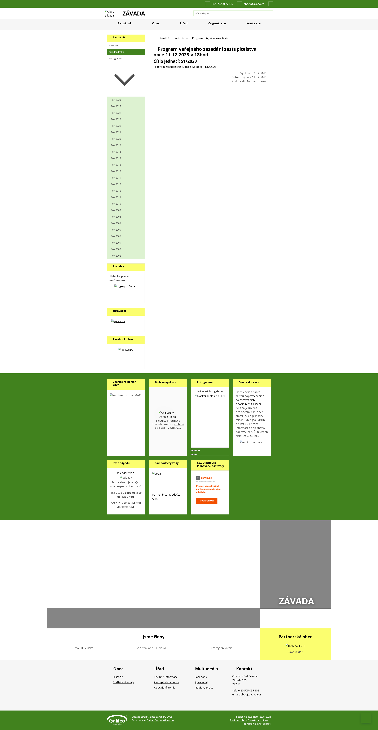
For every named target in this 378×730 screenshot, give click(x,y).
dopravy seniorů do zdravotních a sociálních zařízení (250, 400)
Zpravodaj (201, 682)
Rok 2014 (116, 177)
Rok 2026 (116, 99)
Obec (156, 23)
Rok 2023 (116, 119)
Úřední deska (180, 38)
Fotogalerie (115, 58)
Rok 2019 (116, 145)
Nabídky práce (204, 687)
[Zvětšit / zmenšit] (199, 450)
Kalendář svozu (125, 473)
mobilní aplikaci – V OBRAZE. (169, 425)
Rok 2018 (116, 151)
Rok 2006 (116, 236)
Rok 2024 (116, 112)
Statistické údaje (123, 682)
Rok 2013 (116, 184)
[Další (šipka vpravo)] (195, 454)
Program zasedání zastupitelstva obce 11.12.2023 (185, 66)
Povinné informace (166, 677)
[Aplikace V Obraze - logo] (168, 414)
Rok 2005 (116, 229)
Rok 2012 (116, 190)
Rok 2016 (116, 164)
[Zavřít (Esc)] (192, 450)
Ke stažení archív (164, 687)
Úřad (184, 23)
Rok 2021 (116, 132)
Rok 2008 (116, 216)
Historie (118, 677)
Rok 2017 (116, 158)
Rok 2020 (116, 138)
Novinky (113, 45)
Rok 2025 (116, 106)
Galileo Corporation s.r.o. (160, 720)
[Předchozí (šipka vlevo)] (192, 454)
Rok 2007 (116, 223)
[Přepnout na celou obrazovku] (195, 450)
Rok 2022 (116, 125)
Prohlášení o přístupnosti (257, 723)
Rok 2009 (116, 210)
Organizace (217, 23)
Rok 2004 (116, 242)
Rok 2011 (116, 197)
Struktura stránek (258, 720)
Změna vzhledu (238, 720)
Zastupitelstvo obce (166, 682)
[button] (126, 79)
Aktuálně (124, 23)
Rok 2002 (116, 255)
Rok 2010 (116, 203)
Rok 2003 (116, 249)
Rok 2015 (116, 171)
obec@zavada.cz (251, 694)
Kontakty (253, 23)
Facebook (201, 677)
